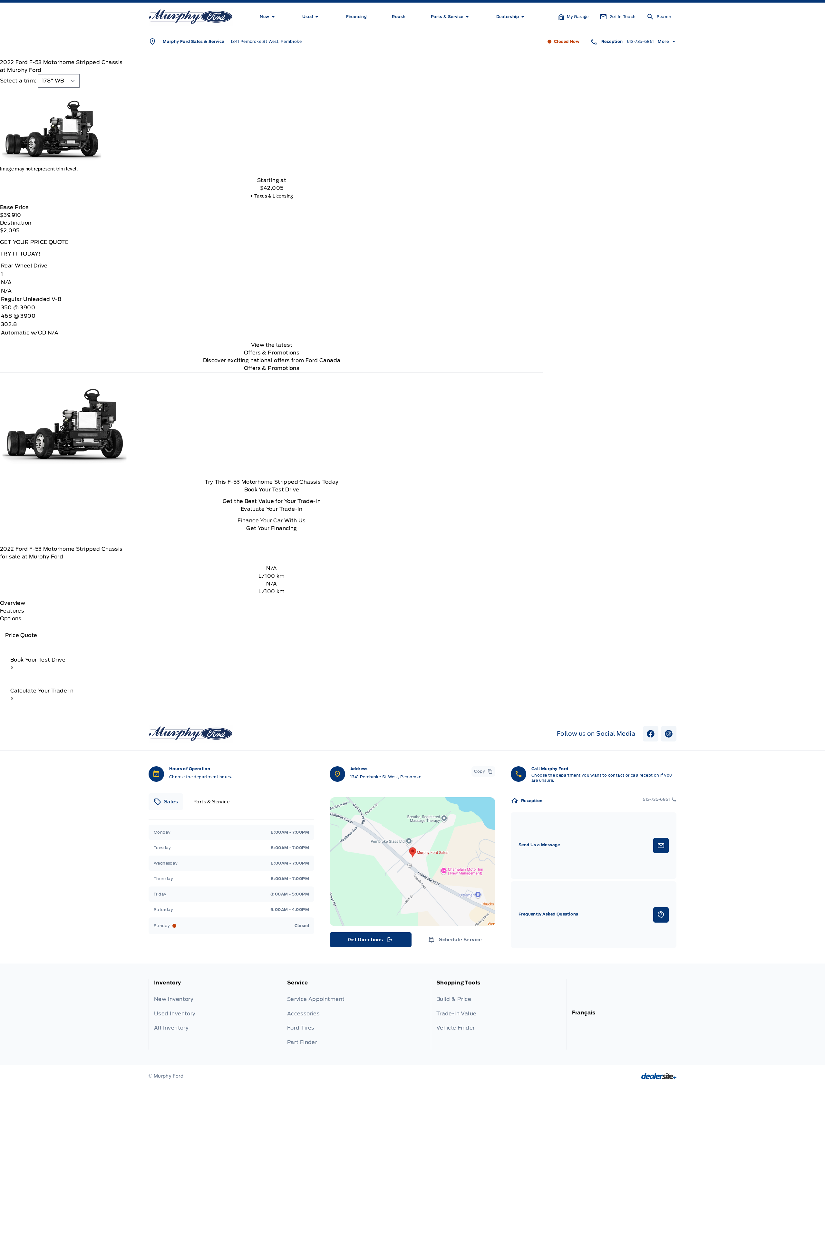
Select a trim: (18, 81)
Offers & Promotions (272, 368)
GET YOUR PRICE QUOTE (34, 242)
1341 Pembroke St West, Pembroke (266, 41)
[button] (573, 17)
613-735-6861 (640, 41)
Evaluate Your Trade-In (272, 509)
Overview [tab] (12, 603)
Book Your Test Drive (271, 490)
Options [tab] (11, 618)
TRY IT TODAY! (20, 254)
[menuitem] (268, 17)
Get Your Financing (271, 528)
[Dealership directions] (412, 861)
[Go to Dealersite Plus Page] (658, 1076)
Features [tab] (12, 611)
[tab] (166, 801)
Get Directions (370, 941)
